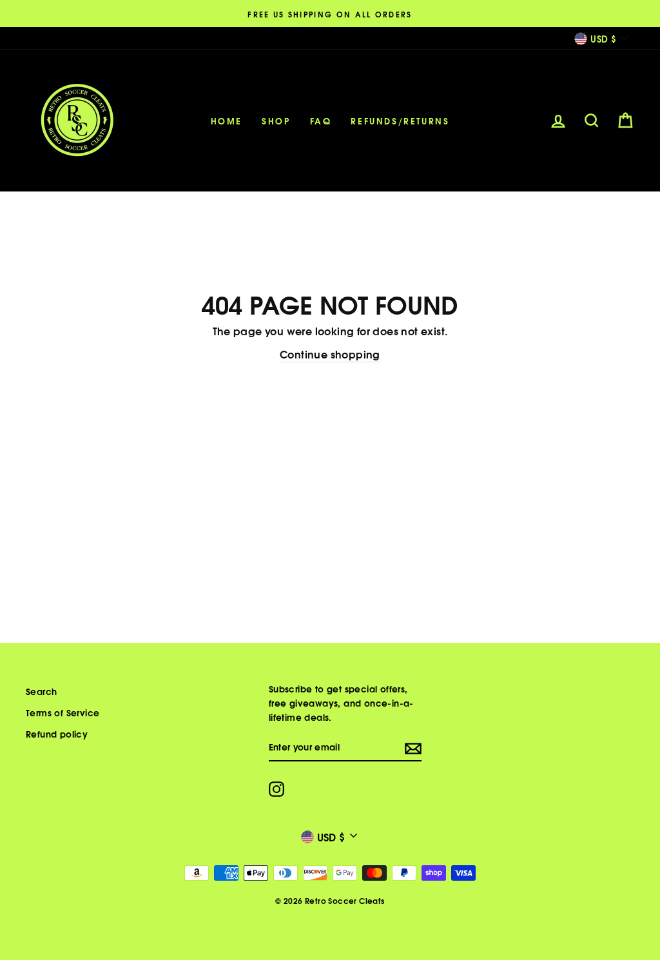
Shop (276, 120)
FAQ (321, 120)
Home (226, 120)
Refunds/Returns (400, 120)
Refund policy (57, 733)
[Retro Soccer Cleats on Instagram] (276, 789)
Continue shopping (330, 354)
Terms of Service (62, 712)
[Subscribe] (413, 747)
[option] (330, 13)
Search (41, 691)
